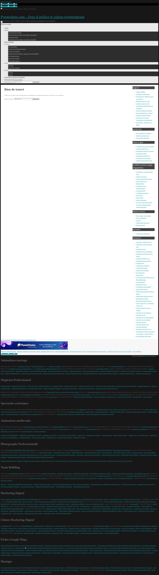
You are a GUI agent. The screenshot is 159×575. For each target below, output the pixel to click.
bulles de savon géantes (120, 435)
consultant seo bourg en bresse (131, 499)
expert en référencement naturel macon (45, 501)
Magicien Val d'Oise (38, 545)
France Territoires (141, 200)
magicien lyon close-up (71, 386)
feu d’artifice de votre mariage (81, 394)
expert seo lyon (18, 533)
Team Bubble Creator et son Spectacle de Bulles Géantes (62, 392)
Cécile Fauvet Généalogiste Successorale (109, 545)
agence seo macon (127, 508)
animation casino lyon (44, 386)
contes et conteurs (63, 429)
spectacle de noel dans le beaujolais (126, 386)
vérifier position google (130, 511)
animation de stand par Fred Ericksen (20, 369)
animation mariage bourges (127, 373)
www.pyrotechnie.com (27, 486)
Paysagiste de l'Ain (90, 545)
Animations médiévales (143, 94)
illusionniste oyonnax (22, 371)
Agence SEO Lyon (141, 181)
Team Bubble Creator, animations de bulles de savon (105, 484)
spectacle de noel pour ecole (86, 386)
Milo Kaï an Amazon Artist (23, 572)
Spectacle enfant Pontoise (143, 115)
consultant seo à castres (63, 504)
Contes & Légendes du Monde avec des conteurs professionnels (70, 484)
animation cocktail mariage (144, 242)
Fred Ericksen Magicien (116, 548)
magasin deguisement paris (144, 160)
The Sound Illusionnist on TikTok (31, 567)
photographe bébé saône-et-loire (110, 455)
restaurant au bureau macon (86, 388)
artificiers (100, 478)
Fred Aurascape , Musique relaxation (28, 570)
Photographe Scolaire (142, 298)
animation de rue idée (79, 437)
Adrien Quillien (140, 92)
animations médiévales (58, 427)
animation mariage (40, 369)
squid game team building (64, 473)
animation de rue (141, 249)
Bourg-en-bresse (75, 450)
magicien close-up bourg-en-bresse (31, 373)
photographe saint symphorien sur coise (30, 455)
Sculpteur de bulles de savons (42, 484)
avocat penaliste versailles (71, 533)
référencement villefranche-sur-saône (69, 511)
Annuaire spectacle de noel (77, 351)
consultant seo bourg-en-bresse (145, 146)
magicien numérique (75, 371)
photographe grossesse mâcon (9, 455)
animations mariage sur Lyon (9, 394)
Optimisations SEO (51, 508)
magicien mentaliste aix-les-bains (109, 371)
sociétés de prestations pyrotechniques (74, 478)
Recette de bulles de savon (143, 301)
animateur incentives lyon (18, 386)
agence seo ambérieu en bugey (95, 504)
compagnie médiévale (39, 431)
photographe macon (142, 289)
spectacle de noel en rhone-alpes (105, 386)
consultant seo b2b (6, 513)
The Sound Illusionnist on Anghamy (142, 567)
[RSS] (15, 4)
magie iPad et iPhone (102, 369)
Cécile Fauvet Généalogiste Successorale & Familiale (71, 530)
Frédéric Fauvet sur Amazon (129, 530)
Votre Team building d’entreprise (10, 486)
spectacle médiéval (141, 327)
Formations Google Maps (143, 158)
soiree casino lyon (32, 386)
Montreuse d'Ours (141, 284)
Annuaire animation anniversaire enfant (28, 351)
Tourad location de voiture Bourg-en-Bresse (105, 552)
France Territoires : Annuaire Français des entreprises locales (35, 528)
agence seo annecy (141, 176)
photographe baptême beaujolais (65, 455)
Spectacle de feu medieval (143, 313)
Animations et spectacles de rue (146, 484)
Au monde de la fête (57, 533)
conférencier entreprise (142, 266)
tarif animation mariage (12, 414)
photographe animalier (142, 138)
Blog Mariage (140, 183)
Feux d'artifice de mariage (143, 133)
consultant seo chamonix (16, 511)
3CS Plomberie (145, 545)
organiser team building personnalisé (122, 473)
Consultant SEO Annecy (118, 506)
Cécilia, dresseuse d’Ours (80, 427)
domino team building (142, 270)
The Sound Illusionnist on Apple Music (53, 567)
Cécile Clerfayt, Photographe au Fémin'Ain (77, 548)
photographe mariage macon (144, 296)
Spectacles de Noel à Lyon (143, 329)
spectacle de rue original (143, 320)
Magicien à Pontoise (38, 366)
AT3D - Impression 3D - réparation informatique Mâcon (104, 530)
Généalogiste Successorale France (131, 545)
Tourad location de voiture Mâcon (51, 552)
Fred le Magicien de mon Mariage (30, 394)
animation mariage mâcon (143, 261)
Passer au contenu (6, 2)
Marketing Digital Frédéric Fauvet (10, 545)
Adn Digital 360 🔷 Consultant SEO (25, 548)
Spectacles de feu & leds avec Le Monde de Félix (71, 414)
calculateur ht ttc (116, 508)
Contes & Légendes (141, 268)
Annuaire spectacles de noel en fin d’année (119, 461)
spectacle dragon (141, 322)
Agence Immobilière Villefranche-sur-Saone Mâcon (74, 550)
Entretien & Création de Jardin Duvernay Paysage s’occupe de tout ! (65, 545)
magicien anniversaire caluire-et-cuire (54, 373)
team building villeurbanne (81, 473)
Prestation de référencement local (55, 506)
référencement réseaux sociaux (33, 513)
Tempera (146, 356)
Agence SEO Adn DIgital (63, 513)
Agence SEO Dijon (59, 548)
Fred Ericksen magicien (129, 484)
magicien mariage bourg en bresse (108, 373)
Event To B (139, 195)
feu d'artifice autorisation (125, 478)
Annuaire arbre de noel (47, 351)
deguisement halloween (143, 156)
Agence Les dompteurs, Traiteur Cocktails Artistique (137, 528)
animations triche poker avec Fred (136, 476)
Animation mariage (24, 437)
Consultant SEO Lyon (142, 149)
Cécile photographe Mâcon (14, 450)
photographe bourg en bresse (61, 452)
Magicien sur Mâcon (55, 366)
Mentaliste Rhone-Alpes (130, 548)
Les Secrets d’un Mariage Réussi (113, 501)
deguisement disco (141, 153)
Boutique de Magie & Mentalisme (83, 397)
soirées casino (53, 397)
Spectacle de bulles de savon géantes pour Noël (100, 414)
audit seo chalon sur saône (50, 511)
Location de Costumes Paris (32, 552)
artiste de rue (81, 435)
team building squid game (143, 336)
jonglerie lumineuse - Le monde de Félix (32, 526)
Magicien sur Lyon (24, 366)
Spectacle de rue (141, 315)
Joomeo (138, 220)
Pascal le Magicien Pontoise (144, 110)
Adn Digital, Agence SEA (13, 501)
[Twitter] (11, 4)
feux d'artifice (137, 351)
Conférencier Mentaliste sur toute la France (19, 484)
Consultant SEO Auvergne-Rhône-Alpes (12, 508)
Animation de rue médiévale (144, 251)
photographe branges (49, 455)
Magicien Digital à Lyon (53, 369)
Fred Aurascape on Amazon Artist (41, 572)
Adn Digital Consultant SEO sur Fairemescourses (106, 528)
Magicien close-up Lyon (143, 101)
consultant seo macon (142, 193)
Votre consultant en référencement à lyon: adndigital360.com (18, 340)
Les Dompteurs (140, 282)
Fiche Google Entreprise (83, 508)
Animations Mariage (18, 550)
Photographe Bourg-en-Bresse (99, 548)
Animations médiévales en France (45, 486)
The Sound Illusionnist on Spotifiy (10, 567)
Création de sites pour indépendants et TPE (70, 501)
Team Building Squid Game (81, 486)
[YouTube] (4, 4)
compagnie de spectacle (7, 431)
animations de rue (106, 435)
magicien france (20, 530)
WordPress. (153, 356)
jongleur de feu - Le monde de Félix (55, 526)
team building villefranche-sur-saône (100, 473)
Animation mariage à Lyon (104, 409)
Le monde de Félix (6, 526)
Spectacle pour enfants (124, 397)
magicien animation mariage (74, 373)
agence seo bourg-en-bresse (146, 511)
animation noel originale (50, 435)
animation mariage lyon (143, 258)
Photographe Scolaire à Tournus (16, 457)
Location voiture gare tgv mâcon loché (130, 552)
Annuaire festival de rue (62, 351)
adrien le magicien (31, 530)
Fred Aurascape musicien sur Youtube (116, 570)
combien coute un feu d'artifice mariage (79, 528)
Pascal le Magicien (26, 545)
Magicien (3, 484)
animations (82, 409)
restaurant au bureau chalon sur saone (106, 388)
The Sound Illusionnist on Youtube (121, 567)
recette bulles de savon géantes (67, 435)
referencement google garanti (32, 511)
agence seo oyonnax (32, 504)
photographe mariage (45, 452)
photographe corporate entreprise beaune (88, 455)
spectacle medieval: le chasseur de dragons (35, 427)
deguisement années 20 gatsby (145, 151)
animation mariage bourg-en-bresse (136, 412)
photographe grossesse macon (122, 452)
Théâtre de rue (132, 435)
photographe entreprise (142, 223)
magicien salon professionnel (90, 371)
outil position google (49, 513)
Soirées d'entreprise (99, 397)
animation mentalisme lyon (13, 373)
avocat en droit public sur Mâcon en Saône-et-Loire (136, 526)
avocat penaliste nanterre (112, 533)
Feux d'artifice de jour (110, 478)
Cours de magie (147, 397)
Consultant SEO (140, 191)
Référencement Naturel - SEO (66, 508)
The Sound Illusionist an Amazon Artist (139, 570)
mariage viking (89, 412)
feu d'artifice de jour (125, 394)
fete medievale (140, 273)
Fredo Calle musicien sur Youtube (49, 570)
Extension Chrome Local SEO (36, 506)
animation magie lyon (143, 386)
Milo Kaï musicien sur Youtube (69, 570)
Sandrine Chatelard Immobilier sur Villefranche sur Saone (42, 550)
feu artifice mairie (91, 478)
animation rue (140, 263)
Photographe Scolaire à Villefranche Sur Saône (40, 457)
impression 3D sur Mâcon (102, 526)
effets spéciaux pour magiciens (38, 478)
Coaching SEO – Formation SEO (100, 508)
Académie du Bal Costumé (42, 533)
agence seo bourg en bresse (144, 179)
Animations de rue (111, 397)
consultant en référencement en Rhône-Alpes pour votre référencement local (73, 499)
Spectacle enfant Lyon (142, 324)
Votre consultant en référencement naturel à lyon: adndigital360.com (20, 499)
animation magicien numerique (52, 388)
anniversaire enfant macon (69, 388)
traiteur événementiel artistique (47, 530)
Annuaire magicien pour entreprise (96, 351)
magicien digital (5, 386)
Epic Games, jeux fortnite (143, 216)
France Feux (139, 275)
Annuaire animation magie (8, 351)
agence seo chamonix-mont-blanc (91, 511)
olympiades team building (143, 287)
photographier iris (107, 452)
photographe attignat (149, 452)
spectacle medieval (26, 431)
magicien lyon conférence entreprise (131, 371)
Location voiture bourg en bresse (21, 555)
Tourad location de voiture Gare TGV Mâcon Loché (77, 552)
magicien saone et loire (142, 103)
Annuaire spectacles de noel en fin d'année (119, 351)
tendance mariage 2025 (60, 528)
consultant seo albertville (17, 504)
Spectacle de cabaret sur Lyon (96, 392)
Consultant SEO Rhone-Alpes (44, 548)
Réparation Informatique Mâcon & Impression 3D (136, 550)
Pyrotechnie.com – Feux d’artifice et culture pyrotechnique (42, 17)
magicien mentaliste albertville (38, 371)
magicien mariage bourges (143, 373)
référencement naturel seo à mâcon (112, 511)
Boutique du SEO (28, 533)
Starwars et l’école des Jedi (19, 412)
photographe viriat (137, 452)
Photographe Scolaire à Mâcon (130, 455)
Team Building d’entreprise (17, 473)
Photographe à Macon (28, 450)
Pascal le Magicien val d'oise (144, 113)
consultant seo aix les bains (141, 508)
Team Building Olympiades (64, 486)
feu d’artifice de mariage (103, 476)
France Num (139, 198)
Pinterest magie (140, 225)
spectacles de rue (143, 435)
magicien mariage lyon (142, 135)
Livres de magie (137, 397)
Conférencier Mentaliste (143, 233)
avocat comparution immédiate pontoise (91, 533)
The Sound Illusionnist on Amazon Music (77, 567)
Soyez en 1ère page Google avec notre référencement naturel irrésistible (144, 205)
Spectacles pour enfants (119, 409)
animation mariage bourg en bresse (58, 371)
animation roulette (57, 386)
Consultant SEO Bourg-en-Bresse (101, 506)
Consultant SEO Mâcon (133, 506)
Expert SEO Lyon (85, 506)
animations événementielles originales (30, 435)
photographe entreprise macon (121, 450)
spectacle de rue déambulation (145, 317)
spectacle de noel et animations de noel (31, 414)
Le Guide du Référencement (147, 530)
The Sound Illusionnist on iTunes (100, 567)
